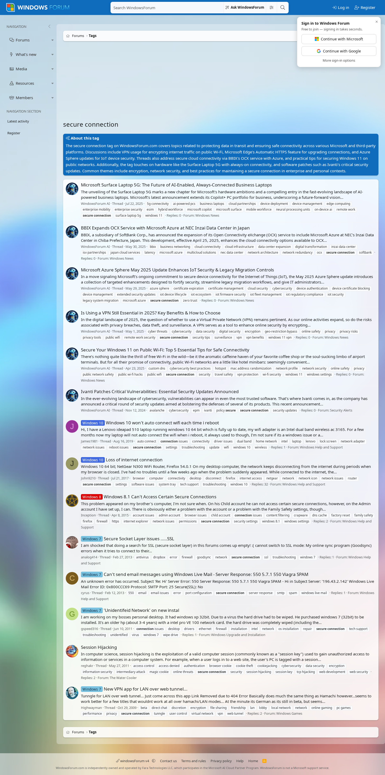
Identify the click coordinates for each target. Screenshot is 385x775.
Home (253, 760)
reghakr (87, 665)
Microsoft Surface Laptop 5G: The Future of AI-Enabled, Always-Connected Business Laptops (176, 185)
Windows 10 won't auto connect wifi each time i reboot (150, 423)
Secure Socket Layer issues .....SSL (128, 539)
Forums (23, 39)
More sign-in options (339, 60)
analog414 (89, 557)
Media (21, 68)
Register (13, 133)
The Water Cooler (123, 677)
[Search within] (271, 7)
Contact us (168, 760)
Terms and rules (193, 760)
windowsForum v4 (134, 760)
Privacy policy (221, 760)
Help (240, 760)
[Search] (282, 7)
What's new (26, 54)
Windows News (207, 215)
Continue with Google (342, 51)
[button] (53, 40)
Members (24, 97)
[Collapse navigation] (49, 26)
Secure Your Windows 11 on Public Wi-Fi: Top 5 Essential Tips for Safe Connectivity (165, 350)
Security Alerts (341, 410)
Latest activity (18, 121)
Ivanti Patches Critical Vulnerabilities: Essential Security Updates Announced (160, 391)
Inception (88, 515)
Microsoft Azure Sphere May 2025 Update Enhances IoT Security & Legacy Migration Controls (177, 270)
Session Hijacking (99, 647)
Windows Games (289, 713)
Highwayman (91, 707)
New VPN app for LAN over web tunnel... (135, 689)
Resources (25, 83)
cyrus (85, 592)
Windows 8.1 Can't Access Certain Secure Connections (149, 497)
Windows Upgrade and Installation (238, 634)
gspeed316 (89, 628)
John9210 (88, 478)
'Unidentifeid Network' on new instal (130, 610)
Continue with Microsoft (342, 38)
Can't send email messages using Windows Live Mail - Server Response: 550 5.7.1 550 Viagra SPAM (195, 574)
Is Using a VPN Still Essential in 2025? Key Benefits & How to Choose (151, 313)
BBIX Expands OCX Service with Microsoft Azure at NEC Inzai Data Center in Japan (165, 228)
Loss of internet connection (122, 460)
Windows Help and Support (321, 447)
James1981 (89, 441)
